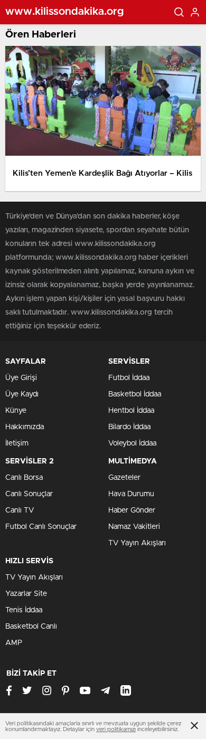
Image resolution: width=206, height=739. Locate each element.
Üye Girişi (21, 378)
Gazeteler (124, 477)
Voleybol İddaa (132, 443)
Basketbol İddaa (134, 394)
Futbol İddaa (128, 378)
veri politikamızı (116, 729)
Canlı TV (19, 510)
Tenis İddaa (23, 610)
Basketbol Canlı (31, 626)
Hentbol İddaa (131, 410)
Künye (15, 410)
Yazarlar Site (26, 594)
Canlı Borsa (24, 477)
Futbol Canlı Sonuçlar (41, 526)
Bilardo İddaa (129, 427)
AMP (13, 643)
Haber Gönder (131, 510)
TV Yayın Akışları (137, 543)
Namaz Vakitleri (134, 526)
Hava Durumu (131, 494)
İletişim (17, 443)
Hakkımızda (24, 427)
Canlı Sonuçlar (29, 494)
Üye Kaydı (22, 394)
